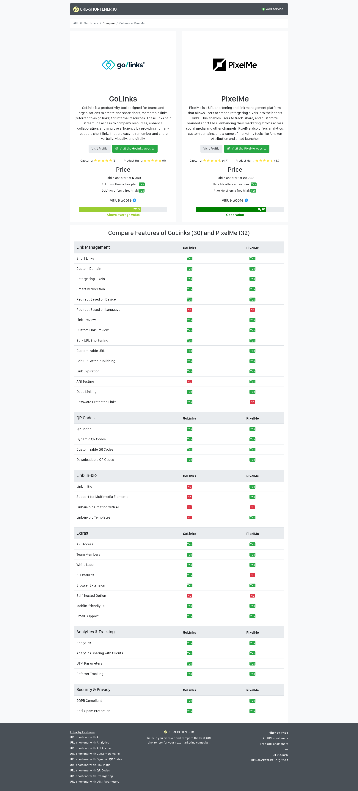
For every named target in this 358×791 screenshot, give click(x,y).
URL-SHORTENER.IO (98, 9)
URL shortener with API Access (90, 748)
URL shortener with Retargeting (91, 776)
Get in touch (279, 755)
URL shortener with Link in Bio (90, 765)
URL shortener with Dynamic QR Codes (96, 759)
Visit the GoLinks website (137, 148)
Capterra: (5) (98, 160)
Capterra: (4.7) (208, 160)
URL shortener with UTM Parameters (94, 781)
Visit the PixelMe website (248, 148)
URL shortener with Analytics (89, 742)
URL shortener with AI (84, 737)
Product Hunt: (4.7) (258, 160)
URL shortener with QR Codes (90, 770)
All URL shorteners (275, 738)
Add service (274, 9)
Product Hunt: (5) (145, 160)
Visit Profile (100, 148)
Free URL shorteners (274, 744)
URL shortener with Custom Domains (95, 753)
